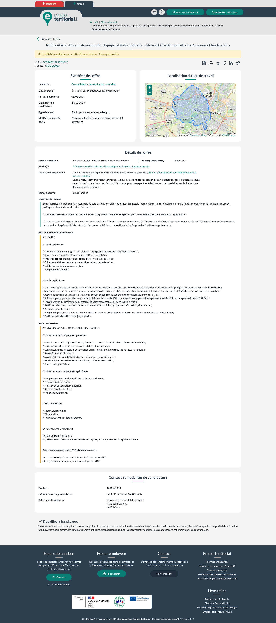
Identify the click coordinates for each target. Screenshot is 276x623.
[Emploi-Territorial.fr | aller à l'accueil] (61, 18)
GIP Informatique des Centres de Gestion (131, 619)
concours (50, 3)
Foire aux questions (217, 570)
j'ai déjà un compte (60, 584)
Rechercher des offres (217, 561)
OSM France (228, 135)
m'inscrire (60, 577)
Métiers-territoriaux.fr (217, 599)
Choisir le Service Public (217, 603)
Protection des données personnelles (217, 574)
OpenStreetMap (198, 135)
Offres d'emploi (109, 22)
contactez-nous (164, 573)
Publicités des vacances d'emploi (216, 565)
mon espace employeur (226, 12)
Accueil (94, 22)
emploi (80, 3)
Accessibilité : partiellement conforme (217, 578)
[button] (149, 87)
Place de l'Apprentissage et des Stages (217, 607)
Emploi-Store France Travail (217, 611)
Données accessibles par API (165, 619)
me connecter (113, 573)
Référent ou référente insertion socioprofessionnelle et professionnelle (112, 166)
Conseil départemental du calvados (93, 84)
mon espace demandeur (186, 12)
